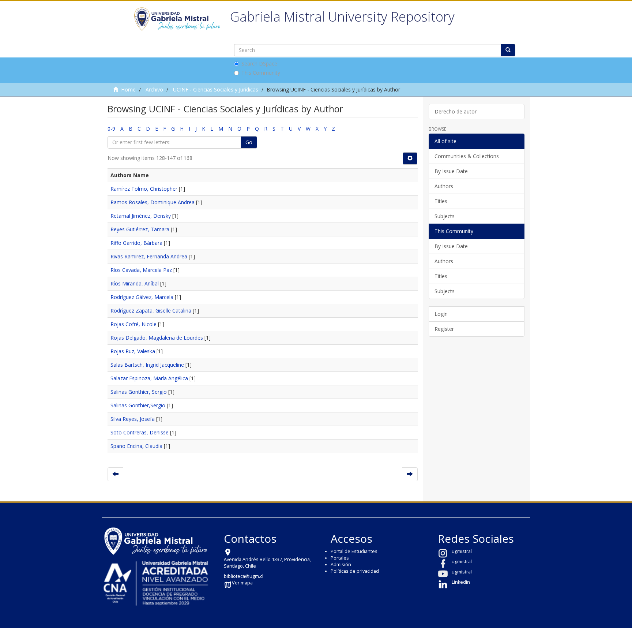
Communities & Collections (466, 156)
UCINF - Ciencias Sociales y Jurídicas (215, 89)
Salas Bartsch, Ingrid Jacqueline (147, 364)
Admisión (341, 564)
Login (441, 313)
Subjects (444, 216)
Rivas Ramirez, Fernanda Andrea (148, 256)
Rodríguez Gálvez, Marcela (141, 297)
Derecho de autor (455, 111)
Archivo (154, 89)
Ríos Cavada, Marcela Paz (141, 269)
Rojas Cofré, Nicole (133, 324)
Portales (340, 558)
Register (444, 328)
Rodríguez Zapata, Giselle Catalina (150, 310)
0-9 (111, 128)
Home (128, 89)
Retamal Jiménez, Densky (140, 215)
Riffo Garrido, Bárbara (136, 242)
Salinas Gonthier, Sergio (138, 391)
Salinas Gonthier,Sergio (137, 405)
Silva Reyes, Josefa (132, 418)
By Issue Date (451, 171)
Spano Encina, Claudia (136, 445)
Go (248, 142)
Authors (443, 186)
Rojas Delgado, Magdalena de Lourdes (156, 337)
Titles (440, 201)
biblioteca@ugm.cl (243, 576)
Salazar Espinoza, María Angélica (149, 378)
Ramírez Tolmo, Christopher (143, 188)
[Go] (508, 50)
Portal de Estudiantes (354, 551)
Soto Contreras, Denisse (139, 432)
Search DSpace (259, 63)
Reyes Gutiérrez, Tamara (139, 229)
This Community (260, 72)
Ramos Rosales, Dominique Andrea (152, 202)
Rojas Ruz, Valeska (132, 351)
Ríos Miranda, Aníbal (134, 283)
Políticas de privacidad (355, 571)
